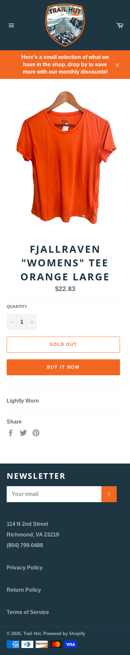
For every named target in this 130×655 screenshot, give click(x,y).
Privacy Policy (25, 567)
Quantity (17, 306)
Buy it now (63, 367)
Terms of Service (28, 612)
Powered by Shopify (64, 633)
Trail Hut (32, 633)
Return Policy (24, 590)
